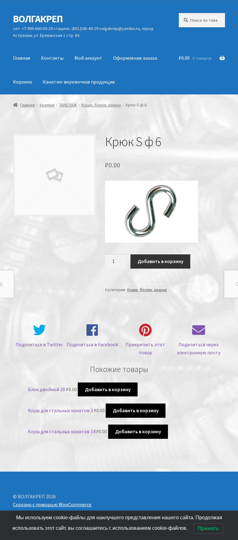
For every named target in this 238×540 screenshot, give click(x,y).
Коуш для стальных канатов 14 (61, 431)
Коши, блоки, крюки (101, 105)
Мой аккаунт (88, 58)
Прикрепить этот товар (145, 348)
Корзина (22, 82)
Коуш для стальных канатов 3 (60, 410)
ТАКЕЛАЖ (68, 105)
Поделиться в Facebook (92, 344)
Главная (21, 58)
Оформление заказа (135, 58)
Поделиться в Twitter (39, 344)
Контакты (52, 58)
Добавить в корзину (160, 261)
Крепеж (47, 105)
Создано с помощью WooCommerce (52, 504)
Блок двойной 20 (46, 389)
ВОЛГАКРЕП (38, 19)
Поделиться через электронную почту (198, 348)
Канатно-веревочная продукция (79, 82)
